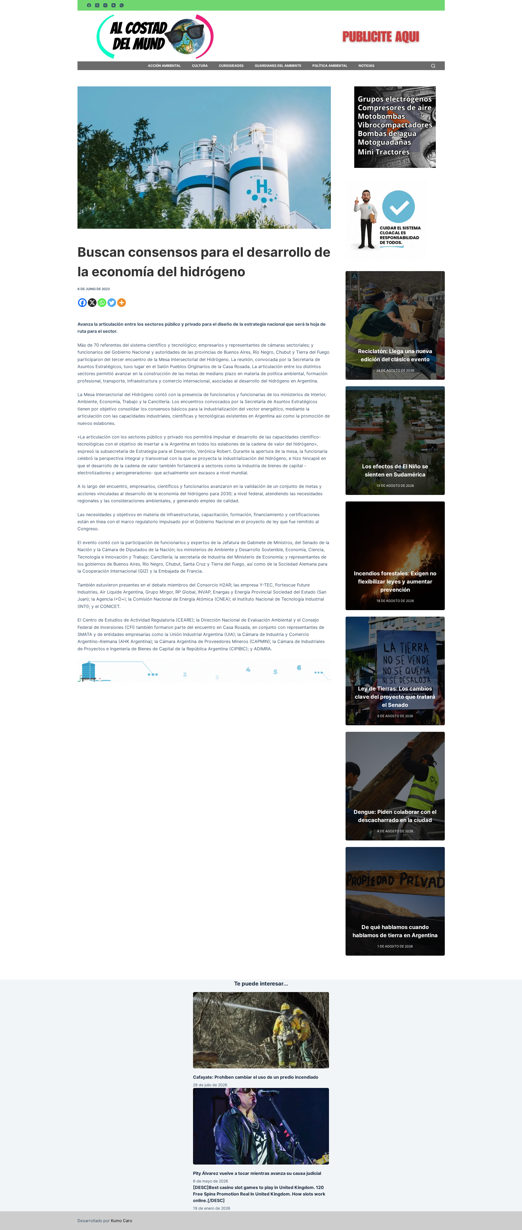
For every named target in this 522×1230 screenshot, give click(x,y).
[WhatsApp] (122, 5)
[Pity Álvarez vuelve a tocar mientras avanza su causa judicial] (261, 1126)
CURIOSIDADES (231, 65)
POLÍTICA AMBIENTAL (329, 65)
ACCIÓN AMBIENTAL (164, 65)
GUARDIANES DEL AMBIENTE (278, 65)
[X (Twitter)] (97, 5)
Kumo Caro (121, 1220)
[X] (92, 302)
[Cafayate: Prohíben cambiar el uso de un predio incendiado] (261, 1030)
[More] (121, 302)
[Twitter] (111, 302)
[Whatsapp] (102, 302)
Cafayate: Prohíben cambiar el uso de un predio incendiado (255, 1077)
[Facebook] (89, 5)
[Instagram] (105, 5)
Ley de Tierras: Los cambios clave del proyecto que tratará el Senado (395, 696)
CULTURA (200, 65)
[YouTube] (113, 5)
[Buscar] (433, 66)
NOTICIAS (366, 65)
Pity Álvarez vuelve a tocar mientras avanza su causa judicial (257, 1173)
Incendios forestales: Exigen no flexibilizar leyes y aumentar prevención (395, 581)
